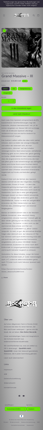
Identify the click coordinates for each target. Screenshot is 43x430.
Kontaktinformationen (18, 425)
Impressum (8, 370)
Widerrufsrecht (9, 383)
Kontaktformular (10, 388)
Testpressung (25, 89)
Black (6, 89)
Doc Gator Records (20, 420)
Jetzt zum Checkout (21, 114)
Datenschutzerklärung (12, 379)
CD (14, 89)
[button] (4, 15)
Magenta (7, 93)
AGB (5, 374)
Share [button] (6, 278)
